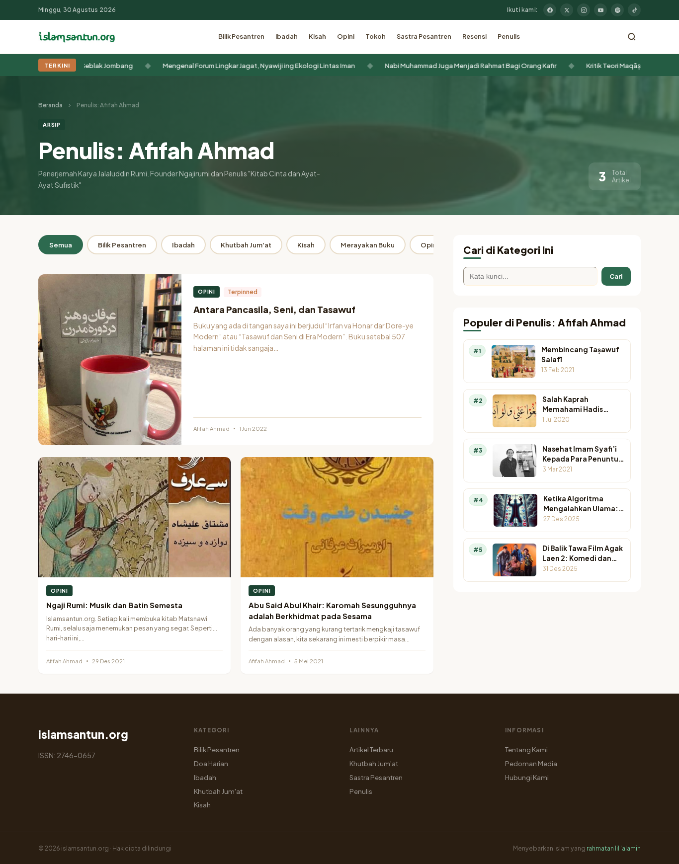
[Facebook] (549, 9)
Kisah (317, 36)
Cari (616, 276)
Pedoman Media (531, 763)
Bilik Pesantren (241, 36)
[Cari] (632, 37)
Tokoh (375, 36)
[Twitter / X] (566, 9)
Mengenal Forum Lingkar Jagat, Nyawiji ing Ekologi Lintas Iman (235, 65)
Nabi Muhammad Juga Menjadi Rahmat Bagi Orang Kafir (447, 65)
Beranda (50, 105)
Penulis (509, 36)
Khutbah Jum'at (246, 244)
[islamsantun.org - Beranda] (76, 37)
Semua (60, 244)
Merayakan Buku (367, 244)
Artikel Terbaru (371, 749)
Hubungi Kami (527, 777)
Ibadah (286, 36)
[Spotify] (617, 9)
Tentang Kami (526, 749)
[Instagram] (583, 9)
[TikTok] (634, 9)
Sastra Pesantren (424, 36)
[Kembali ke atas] (654, 849)
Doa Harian (211, 763)
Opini (345, 36)
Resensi (474, 36)
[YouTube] (600, 9)
